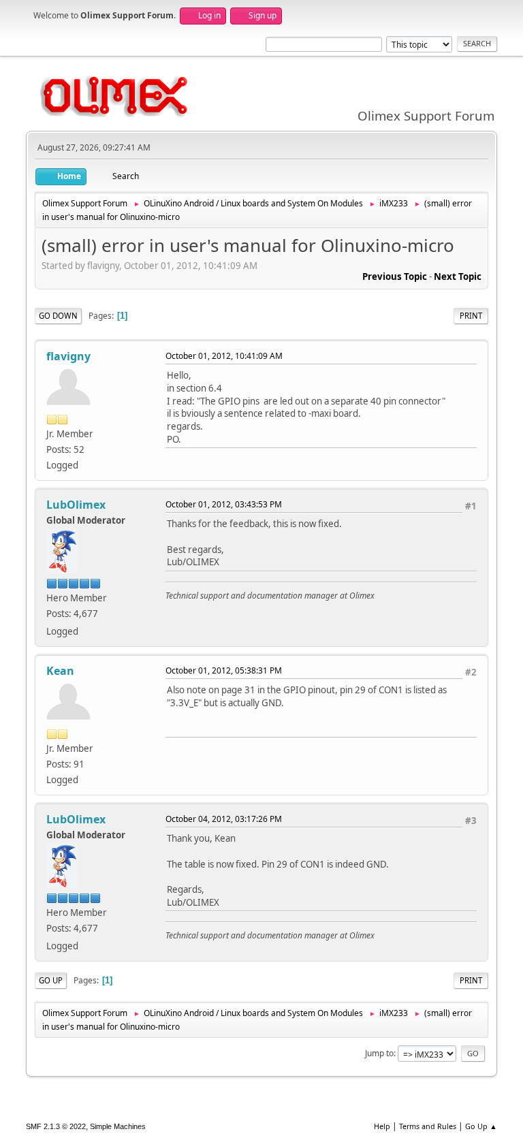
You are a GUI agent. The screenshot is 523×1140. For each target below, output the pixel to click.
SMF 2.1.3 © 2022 (56, 1126)
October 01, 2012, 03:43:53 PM (223, 504)
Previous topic (394, 276)
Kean (60, 670)
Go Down (58, 316)
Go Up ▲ (481, 1126)
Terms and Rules (427, 1126)
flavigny (68, 356)
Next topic (457, 276)
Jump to (379, 1053)
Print (471, 316)
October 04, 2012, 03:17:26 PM (223, 819)
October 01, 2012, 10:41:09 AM (224, 356)
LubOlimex (76, 504)
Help (382, 1126)
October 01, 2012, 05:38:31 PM (223, 670)
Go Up (51, 980)
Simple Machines (118, 1126)
